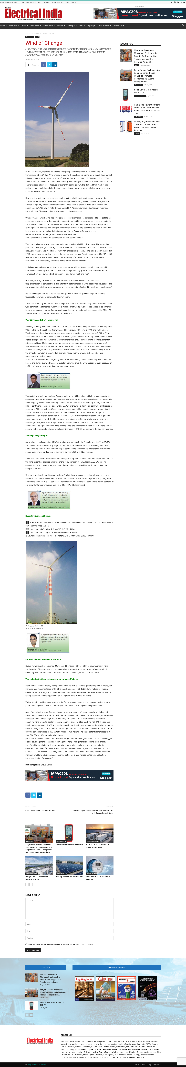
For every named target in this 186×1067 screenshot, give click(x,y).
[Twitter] (181, 2)
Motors (60, 26)
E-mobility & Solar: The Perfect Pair (40, 810)
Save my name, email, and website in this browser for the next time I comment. (60, 944)
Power (23, 26)
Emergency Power (31, 873)
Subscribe (47, 2)
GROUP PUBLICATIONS (116, 967)
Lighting (90, 26)
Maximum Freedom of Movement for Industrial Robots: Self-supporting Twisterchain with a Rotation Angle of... (145, 56)
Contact (74, 2)
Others (137, 133)
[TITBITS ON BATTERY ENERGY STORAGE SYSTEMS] (99, 833)
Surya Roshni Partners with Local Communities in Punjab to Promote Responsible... (53, 992)
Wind (37, 37)
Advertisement (31, 2)
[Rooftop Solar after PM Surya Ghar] (69, 865)
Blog (22, 2)
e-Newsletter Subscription (60, 2)
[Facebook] (171, 2)
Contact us (157, 1065)
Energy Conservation (93, 841)
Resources (13, 26)
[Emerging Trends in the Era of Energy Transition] (39, 865)
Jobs (39, 2)
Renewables (34, 26)
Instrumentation (61, 841)
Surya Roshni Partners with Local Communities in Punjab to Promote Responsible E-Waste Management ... (147, 76)
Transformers (48, 26)
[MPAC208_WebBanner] (69, 775)
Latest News (138, 117)
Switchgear (71, 26)
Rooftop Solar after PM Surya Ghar (69, 877)
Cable (81, 26)
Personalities (117, 26)
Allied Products (103, 26)
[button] (183, 26)
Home (2, 26)
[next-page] (31, 884)
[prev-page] (27, 884)
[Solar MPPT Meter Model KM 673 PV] (69, 833)
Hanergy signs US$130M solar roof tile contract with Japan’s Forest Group (93, 811)
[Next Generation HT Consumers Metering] (99, 865)
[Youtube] (184, 2)
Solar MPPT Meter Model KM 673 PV (69, 845)
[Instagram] (174, 2)
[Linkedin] (178, 2)
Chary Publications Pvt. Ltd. (36, 1065)
